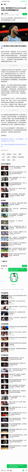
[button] (4, 470)
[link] (8, 470)
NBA (2, 46)
